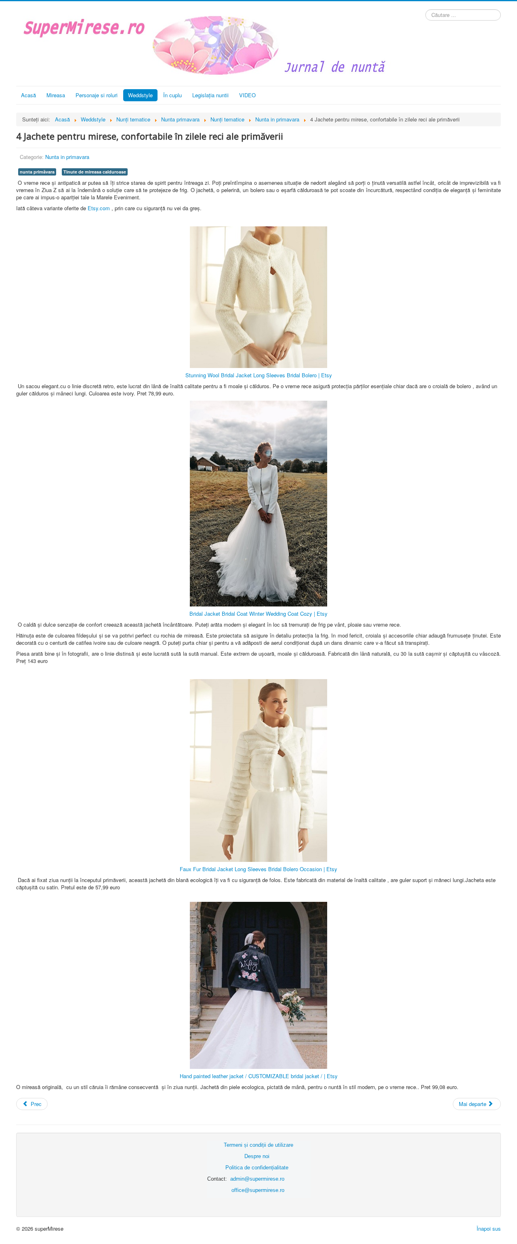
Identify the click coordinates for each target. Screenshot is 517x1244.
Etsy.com (99, 208)
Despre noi (256, 1156)
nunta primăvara (37, 172)
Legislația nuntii (210, 95)
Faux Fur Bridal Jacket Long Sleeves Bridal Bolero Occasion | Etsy (258, 869)
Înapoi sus (489, 1228)
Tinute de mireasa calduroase (94, 172)
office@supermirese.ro (257, 1190)
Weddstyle (140, 95)
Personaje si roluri (97, 95)
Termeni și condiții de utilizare (258, 1145)
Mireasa (55, 95)
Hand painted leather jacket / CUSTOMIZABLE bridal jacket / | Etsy (259, 1076)
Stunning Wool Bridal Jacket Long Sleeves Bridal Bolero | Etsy (258, 375)
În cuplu (172, 95)
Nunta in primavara (67, 157)
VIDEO (247, 95)
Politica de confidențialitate (256, 1168)
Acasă (28, 95)
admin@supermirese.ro (257, 1179)
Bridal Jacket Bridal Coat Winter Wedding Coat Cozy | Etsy (258, 613)
